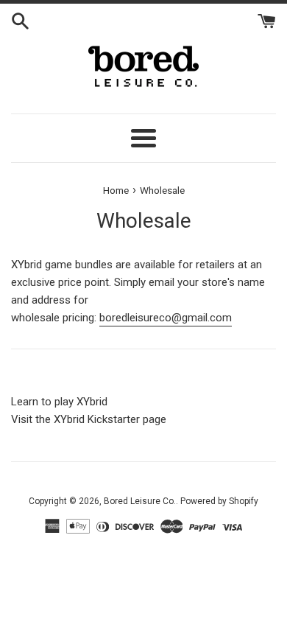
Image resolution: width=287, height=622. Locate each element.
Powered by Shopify (219, 501)
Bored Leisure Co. (140, 501)
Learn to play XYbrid (59, 401)
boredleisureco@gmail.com (165, 317)
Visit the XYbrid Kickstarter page (88, 419)
